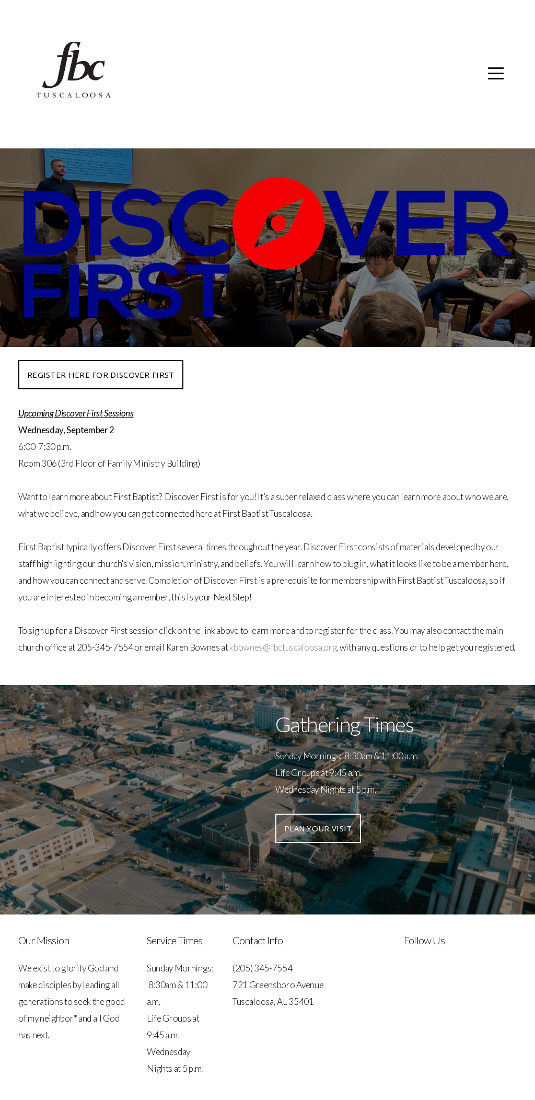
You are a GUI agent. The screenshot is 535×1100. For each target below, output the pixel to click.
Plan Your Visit (318, 828)
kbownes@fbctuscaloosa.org (282, 647)
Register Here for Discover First (101, 374)
